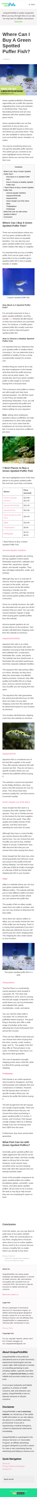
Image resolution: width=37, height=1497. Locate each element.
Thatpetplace (11, 206)
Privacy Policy (7, 1328)
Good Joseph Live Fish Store (18, 201)
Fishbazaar (10, 209)
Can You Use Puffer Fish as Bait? (14, 1260)
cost (11, 319)
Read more (18, 21)
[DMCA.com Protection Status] (18, 1494)
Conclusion (8, 217)
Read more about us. (10, 1295)
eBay (8, 204)
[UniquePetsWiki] (9, 4)
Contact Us (7, 1469)
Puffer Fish (11, 1256)
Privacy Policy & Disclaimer (13, 1466)
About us (6, 1463)
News (6, 1256)
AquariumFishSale (13, 196)
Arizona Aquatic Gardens (16, 193)
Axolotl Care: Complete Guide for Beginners (17, 1258)
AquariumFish (12, 198)
